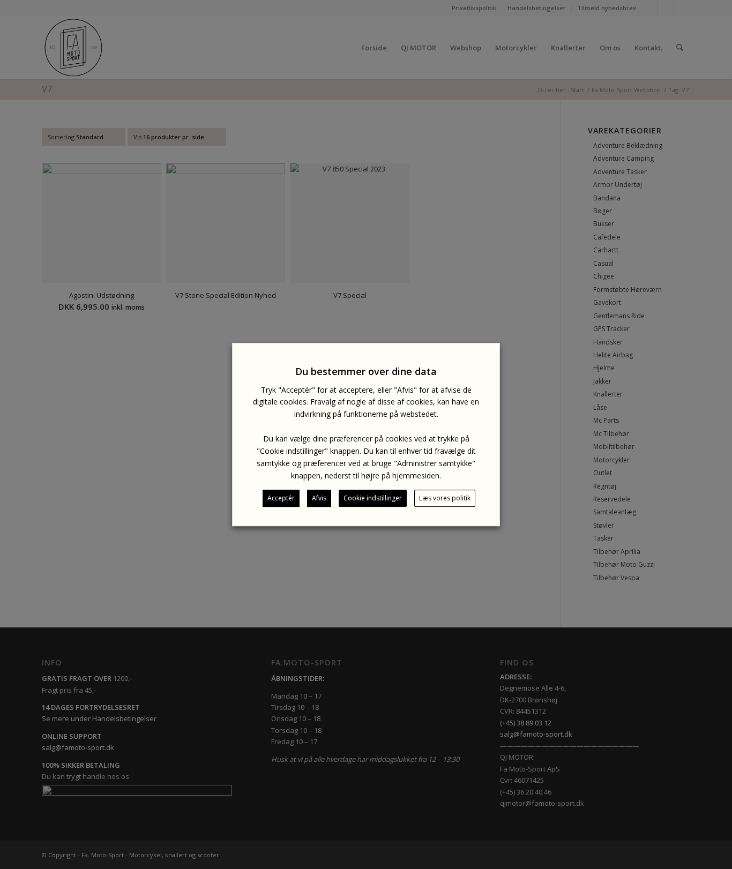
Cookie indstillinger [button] (372, 498)
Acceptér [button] (281, 498)
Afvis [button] (319, 498)
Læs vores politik (444, 498)
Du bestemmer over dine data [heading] (366, 371)
